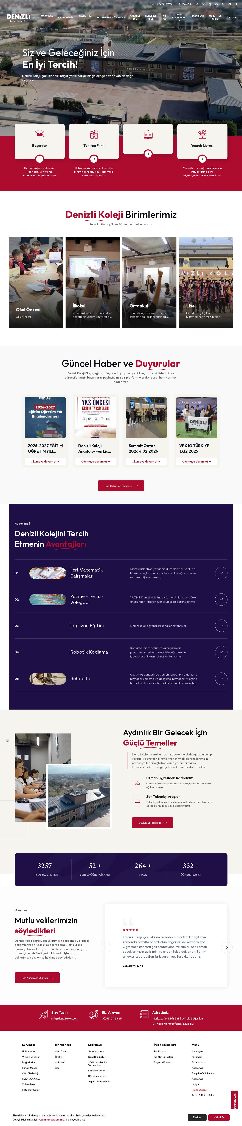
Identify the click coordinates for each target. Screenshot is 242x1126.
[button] (232, 68)
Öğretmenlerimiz (97, 1076)
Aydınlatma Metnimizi (52, 1119)
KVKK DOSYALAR (31, 1078)
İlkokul (58, 1056)
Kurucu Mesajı (29, 1067)
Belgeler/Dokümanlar (111, 17)
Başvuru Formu (162, 1062)
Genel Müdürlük (96, 1056)
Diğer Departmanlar (99, 1081)
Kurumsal (197, 1056)
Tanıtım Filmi (93, 145)
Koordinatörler (96, 1070)
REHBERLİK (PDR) (151, 17)
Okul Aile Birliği (30, 1073)
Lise (57, 1067)
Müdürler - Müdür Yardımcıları (97, 1064)
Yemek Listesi (164, 4)
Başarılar (39, 145)
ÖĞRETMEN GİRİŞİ (215, 17)
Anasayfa (197, 1051)
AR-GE (165, 17)
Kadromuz (197, 1067)
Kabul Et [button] (219, 1117)
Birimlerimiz (65, 17)
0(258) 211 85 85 (112, 1018)
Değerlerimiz (29, 1062)
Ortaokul (60, 1062)
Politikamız (160, 1051)
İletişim (231, 17)
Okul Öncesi (61, 1051)
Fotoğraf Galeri (31, 1089)
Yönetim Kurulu (96, 1051)
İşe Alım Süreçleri (163, 1056)
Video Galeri (29, 1084)
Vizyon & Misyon (31, 1056)
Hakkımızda (28, 1051)
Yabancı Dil (135, 17)
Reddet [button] (197, 1117)
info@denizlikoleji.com (64, 1018)
